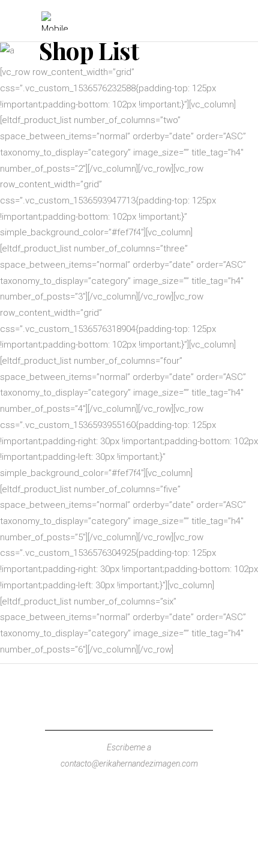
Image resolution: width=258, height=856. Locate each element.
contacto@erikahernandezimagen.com (129, 763)
